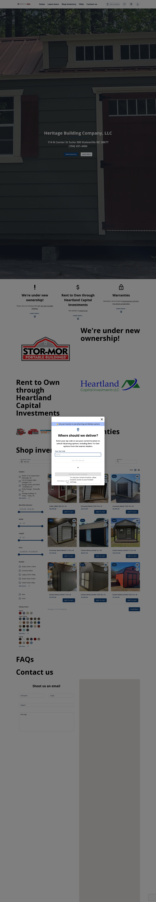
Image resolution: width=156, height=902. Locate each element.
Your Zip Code (60, 451)
